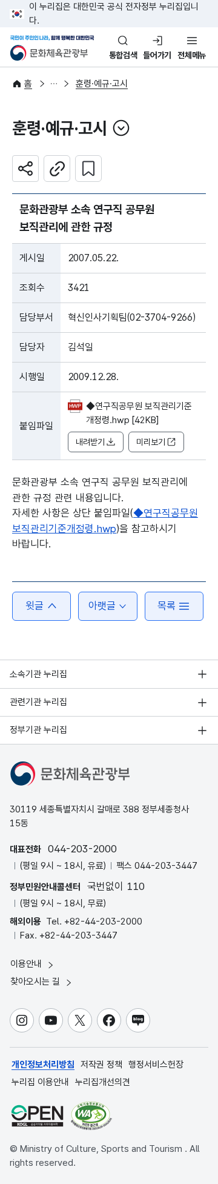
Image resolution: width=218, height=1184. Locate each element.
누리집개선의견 (102, 1082)
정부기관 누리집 (38, 729)
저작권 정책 (101, 1064)
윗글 (34, 606)
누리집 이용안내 (40, 1082)
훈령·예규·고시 (102, 83)
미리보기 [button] (150, 442)
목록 (166, 606)
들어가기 (157, 55)
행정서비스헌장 (155, 1064)
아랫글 (102, 606)
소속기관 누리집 (38, 674)
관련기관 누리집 (38, 702)
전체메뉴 (191, 55)
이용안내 (27, 963)
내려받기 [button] (90, 442)
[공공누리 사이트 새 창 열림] (37, 1116)
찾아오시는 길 (36, 981)
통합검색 (123, 55)
